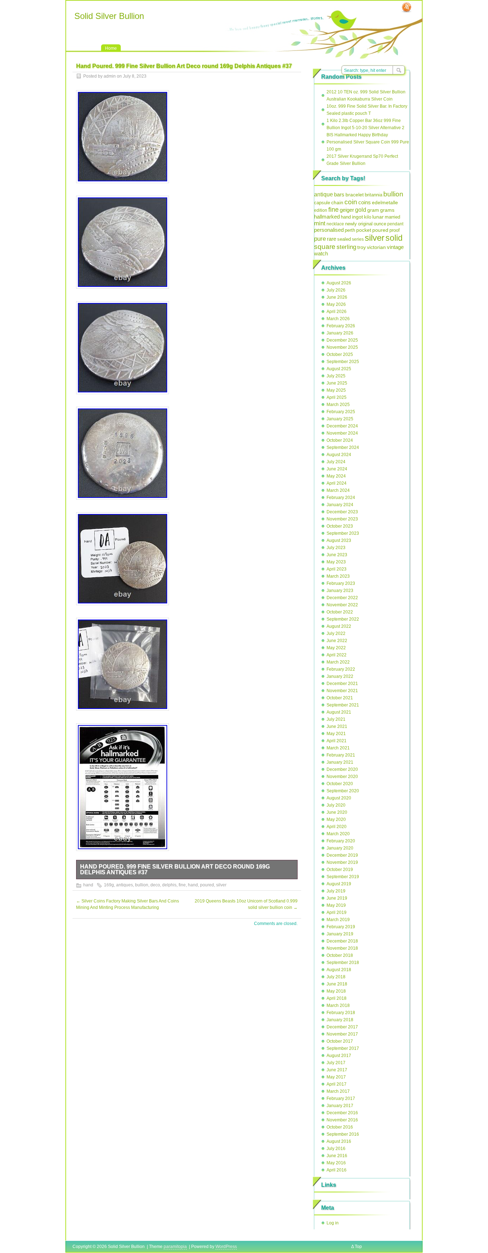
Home (111, 48)
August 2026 (339, 282)
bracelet (354, 194)
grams (387, 210)
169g (109, 884)
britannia (373, 194)
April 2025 (337, 397)
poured (207, 884)
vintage (395, 247)
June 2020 (337, 812)
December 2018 (342, 941)
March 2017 (338, 1091)
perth (350, 230)
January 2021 (340, 762)
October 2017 (340, 1041)
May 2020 (336, 819)
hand (88, 884)
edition (320, 210)
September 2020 (343, 790)
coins (364, 202)
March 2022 (338, 662)
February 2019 (341, 926)
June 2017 (337, 1069)
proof (394, 230)
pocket (363, 230)
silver (221, 884)
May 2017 (336, 1077)
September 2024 (343, 447)
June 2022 (337, 640)
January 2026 (340, 333)
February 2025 (341, 411)
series (358, 239)
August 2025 (339, 368)
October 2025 (340, 354)
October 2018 (340, 955)
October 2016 (340, 1127)
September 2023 (343, 533)
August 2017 (339, 1055)
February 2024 (341, 497)
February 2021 (341, 755)
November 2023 (342, 519)
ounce (380, 223)
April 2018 (337, 998)
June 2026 (337, 297)
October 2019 (340, 869)
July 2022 (336, 633)
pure (320, 238)
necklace (335, 223)
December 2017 (342, 1026)
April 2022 (337, 654)
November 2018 (342, 948)
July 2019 (336, 891)
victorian (376, 247)
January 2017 (340, 1105)
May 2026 (336, 304)
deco (155, 884)
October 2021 (340, 697)
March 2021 (338, 747)
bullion (141, 884)
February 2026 (341, 325)
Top (358, 1246)
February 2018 (341, 1012)
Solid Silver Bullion (109, 16)
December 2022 (342, 597)
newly (351, 223)
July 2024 (336, 461)
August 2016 (339, 1141)
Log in (333, 1222)
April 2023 (337, 569)
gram (373, 210)
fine (182, 884)
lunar (378, 217)
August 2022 (339, 626)
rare (331, 239)
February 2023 (341, 583)
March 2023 (338, 576)
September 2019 (343, 876)
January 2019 (340, 933)
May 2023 (336, 561)
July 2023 (336, 547)
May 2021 (336, 733)
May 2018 (336, 991)
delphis (169, 884)
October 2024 (340, 440)
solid (394, 238)
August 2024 (339, 454)
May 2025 (336, 390)
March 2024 (338, 490)
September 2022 (343, 619)
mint (319, 223)
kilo (367, 217)
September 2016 (343, 1134)
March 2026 (338, 318)
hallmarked (327, 217)
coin (350, 202)
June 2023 (337, 554)
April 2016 (337, 1170)
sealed (344, 239)
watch (321, 253)
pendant (395, 223)
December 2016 (342, 1112)
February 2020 (341, 840)
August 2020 (339, 798)
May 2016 (336, 1162)
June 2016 (337, 1155)
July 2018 (336, 976)
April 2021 (337, 740)
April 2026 (337, 311)
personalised (329, 230)
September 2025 (343, 361)
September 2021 (343, 705)
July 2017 (336, 1062)
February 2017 (341, 1098)
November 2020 (342, 776)
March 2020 (338, 833)
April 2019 (337, 912)
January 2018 (340, 1019)
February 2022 (341, 669)
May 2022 (336, 647)
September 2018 (343, 962)
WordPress (226, 1246)
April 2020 (337, 826)
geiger (347, 210)
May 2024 (336, 476)
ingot (357, 217)
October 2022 (340, 612)
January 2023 (340, 590)
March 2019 (338, 919)
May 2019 (336, 905)
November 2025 (342, 347)
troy (361, 247)
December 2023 (342, 511)
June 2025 (337, 383)
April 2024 (337, 483)
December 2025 (342, 340)
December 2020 (342, 769)
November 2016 (342, 1119)
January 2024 (340, 504)
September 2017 (343, 1048)
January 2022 (340, 676)
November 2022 (342, 604)
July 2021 (336, 719)
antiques (124, 884)
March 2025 (338, 404)
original (365, 223)
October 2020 (340, 783)
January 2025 (340, 418)
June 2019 (337, 898)
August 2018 (339, 969)
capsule (322, 202)
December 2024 (342, 426)
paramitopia (175, 1246)
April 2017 (337, 1084)
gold (360, 209)
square (324, 246)
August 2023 (339, 540)
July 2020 (336, 805)
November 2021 (342, 690)
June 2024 (337, 468)
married (392, 217)
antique (323, 194)
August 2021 (339, 712)
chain (337, 202)
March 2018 (338, 1005)
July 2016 (336, 1148)
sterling (346, 247)
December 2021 (342, 683)
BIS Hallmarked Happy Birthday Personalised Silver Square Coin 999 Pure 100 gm (368, 142)
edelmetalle (385, 202)
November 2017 (342, 1034)
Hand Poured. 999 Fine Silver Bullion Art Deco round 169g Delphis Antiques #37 (175, 869)
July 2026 (336, 290)
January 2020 (340, 848)
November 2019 (342, 862)
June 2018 (337, 984)
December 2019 (342, 855)
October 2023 (340, 526)
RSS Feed (406, 7)
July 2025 (336, 375)
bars (339, 194)
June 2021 (337, 726)
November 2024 (342, 433)
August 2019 (339, 883)
